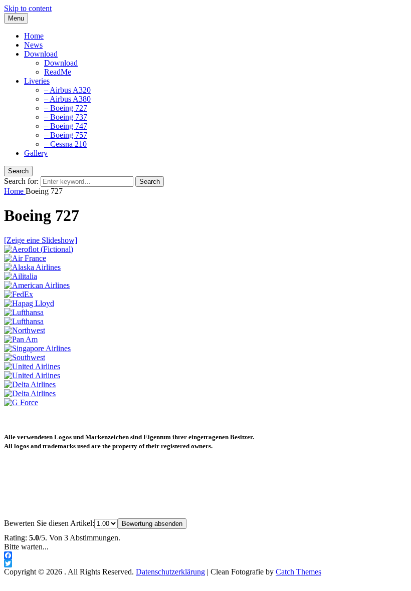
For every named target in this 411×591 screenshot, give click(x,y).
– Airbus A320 (67, 90)
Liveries (37, 81)
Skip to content (28, 8)
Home (34, 36)
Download (41, 54)
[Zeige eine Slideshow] (40, 240)
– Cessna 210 (65, 144)
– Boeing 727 (65, 108)
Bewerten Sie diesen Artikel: (49, 523)
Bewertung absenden (152, 523)
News (33, 45)
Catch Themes (298, 571)
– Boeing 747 (65, 126)
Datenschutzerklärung (170, 571)
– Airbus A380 (67, 99)
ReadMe (57, 72)
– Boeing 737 (65, 117)
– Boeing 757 (65, 135)
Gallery (36, 153)
